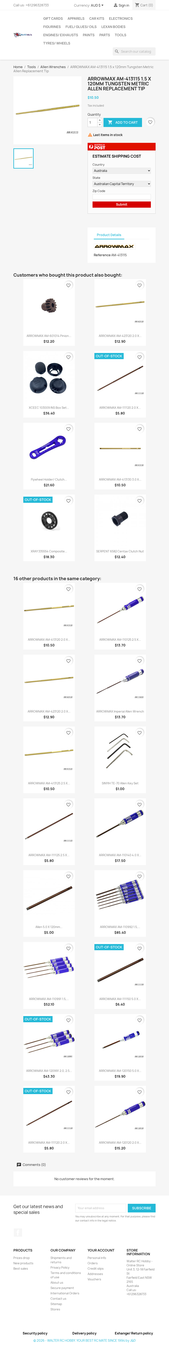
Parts (104, 35)
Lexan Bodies (113, 26)
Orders (93, 1263)
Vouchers (94, 1279)
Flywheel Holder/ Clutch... (49, 479)
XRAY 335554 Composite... (49, 551)
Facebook (18, 1232)
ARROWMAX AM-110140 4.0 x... (120, 855)
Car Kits (96, 18)
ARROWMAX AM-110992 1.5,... (120, 927)
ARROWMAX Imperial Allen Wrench (120, 711)
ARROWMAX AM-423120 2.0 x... (120, 336)
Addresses (95, 1274)
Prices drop (21, 1258)
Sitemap (56, 1304)
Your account (101, 1250)
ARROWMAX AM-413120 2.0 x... (49, 640)
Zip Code (99, 191)
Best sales (20, 1268)
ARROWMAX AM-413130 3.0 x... (120, 479)
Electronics (121, 18)
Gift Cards (53, 18)
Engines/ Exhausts (60, 35)
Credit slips (96, 1268)
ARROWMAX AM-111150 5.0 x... (120, 999)
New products (23, 1263)
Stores (55, 1309)
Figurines (52, 26)
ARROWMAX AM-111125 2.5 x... (48, 855)
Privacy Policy (59, 1267)
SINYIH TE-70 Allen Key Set (120, 783)
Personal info (97, 1258)
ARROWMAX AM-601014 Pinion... (49, 336)
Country (98, 165)
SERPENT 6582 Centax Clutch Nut (120, 551)
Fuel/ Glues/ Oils (81, 26)
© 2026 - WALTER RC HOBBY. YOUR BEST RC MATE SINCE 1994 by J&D (84, 1340)
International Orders (64, 1293)
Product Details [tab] (109, 235)
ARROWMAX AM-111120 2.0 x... (120, 408)
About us (56, 1282)
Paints (89, 35)
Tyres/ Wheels (56, 43)
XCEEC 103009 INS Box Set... (49, 408)
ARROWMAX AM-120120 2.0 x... (120, 1143)
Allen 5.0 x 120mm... (48, 927)
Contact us (58, 1299)
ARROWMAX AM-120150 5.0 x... (120, 1071)
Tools (120, 35)
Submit (121, 204)
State (96, 178)
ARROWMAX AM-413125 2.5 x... (49, 783)
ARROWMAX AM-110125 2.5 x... (120, 640)
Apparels (76, 18)
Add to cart (123, 122)
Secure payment (62, 1288)
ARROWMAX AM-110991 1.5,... (49, 999)
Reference (102, 255)
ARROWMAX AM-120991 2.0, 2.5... (49, 1071)
